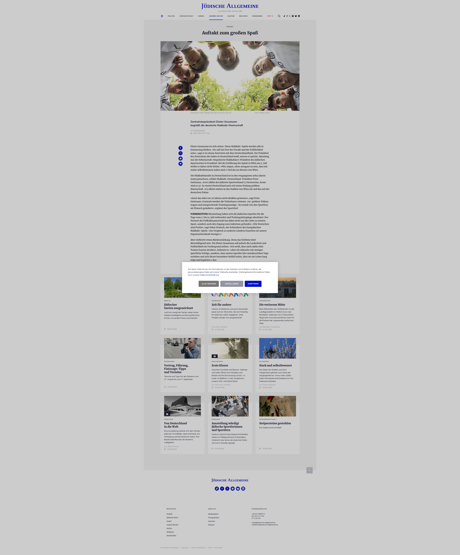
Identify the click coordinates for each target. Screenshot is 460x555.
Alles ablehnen (208, 284)
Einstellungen (231, 284)
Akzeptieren (253, 284)
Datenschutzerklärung (209, 275)
